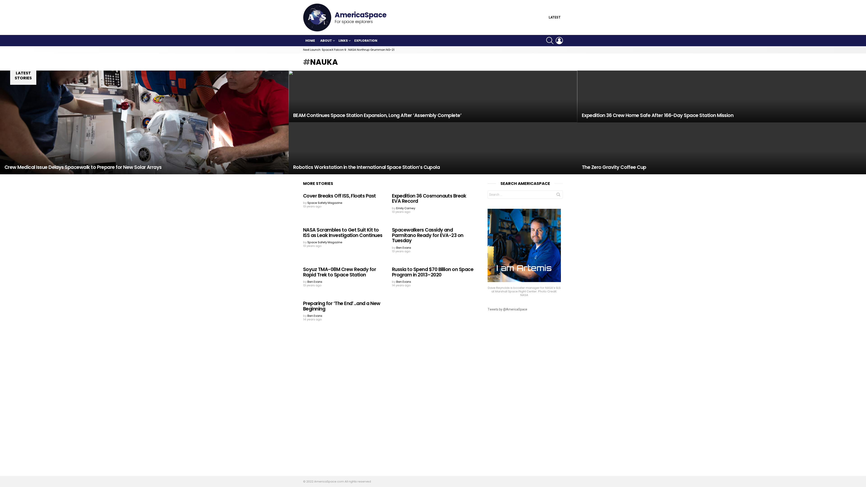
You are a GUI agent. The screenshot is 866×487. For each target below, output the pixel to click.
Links (343, 40)
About (326, 40)
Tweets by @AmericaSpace (507, 309)
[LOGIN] (559, 40)
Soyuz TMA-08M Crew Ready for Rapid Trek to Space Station (339, 272)
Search (558, 195)
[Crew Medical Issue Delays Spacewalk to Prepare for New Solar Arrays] (144, 122)
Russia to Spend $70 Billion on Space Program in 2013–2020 (432, 272)
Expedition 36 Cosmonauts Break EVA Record (429, 198)
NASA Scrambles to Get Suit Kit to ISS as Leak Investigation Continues (342, 233)
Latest (555, 17)
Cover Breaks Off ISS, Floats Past (339, 196)
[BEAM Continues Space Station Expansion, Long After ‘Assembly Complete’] (433, 96)
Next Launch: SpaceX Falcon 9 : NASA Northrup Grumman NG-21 (348, 50)
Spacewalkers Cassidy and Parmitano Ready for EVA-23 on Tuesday (427, 235)
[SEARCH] (549, 40)
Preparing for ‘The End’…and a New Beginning (341, 306)
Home (310, 40)
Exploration (365, 40)
